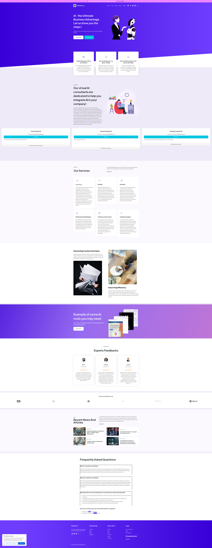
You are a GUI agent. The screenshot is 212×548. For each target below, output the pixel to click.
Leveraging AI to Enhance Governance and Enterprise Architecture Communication (128, 442)
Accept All (21, 543)
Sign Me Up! (36, 136)
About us (109, 529)
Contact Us (109, 538)
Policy (127, 531)
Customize (7, 543)
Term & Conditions (129, 529)
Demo (108, 532)
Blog (108, 531)
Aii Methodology (119, 1)
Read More (101, 424)
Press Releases (128, 532)
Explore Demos (78, 328)
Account (91, 529)
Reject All (14, 543)
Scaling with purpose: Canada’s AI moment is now (128, 432)
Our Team (109, 534)
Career (108, 536)
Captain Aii (91, 534)
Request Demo (78, 37)
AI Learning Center (131, 536)
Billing (90, 532)
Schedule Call (89, 37)
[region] (14, 540)
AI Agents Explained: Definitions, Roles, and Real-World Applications (95, 432)
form (89, 511)
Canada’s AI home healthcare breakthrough (95, 442)
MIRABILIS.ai (81, 5)
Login (90, 531)
